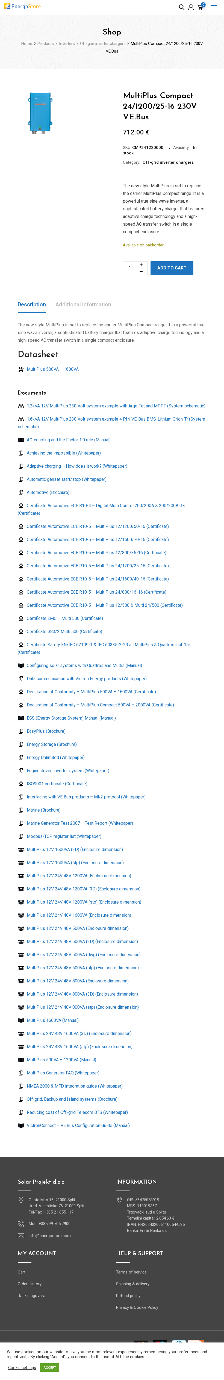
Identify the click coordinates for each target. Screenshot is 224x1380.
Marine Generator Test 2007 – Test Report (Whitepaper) (79, 823)
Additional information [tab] (83, 304)
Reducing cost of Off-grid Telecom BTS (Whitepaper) (77, 1112)
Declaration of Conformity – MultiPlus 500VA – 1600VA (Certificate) (91, 691)
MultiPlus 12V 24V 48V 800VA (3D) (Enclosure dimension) (82, 994)
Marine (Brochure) (43, 810)
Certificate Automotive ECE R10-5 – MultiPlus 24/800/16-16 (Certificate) (96, 592)
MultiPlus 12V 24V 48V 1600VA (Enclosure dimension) (78, 915)
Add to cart (172, 268)
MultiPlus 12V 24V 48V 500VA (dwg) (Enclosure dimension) (83, 954)
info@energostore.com (50, 1235)
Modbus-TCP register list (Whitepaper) (63, 836)
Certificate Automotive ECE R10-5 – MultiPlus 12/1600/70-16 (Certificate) (97, 539)
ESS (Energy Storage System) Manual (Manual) (71, 718)
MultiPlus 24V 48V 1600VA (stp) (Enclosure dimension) (79, 1046)
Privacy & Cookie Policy (137, 1307)
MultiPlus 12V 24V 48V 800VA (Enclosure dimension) (77, 981)
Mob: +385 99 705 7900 (49, 1223)
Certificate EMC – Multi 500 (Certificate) (64, 618)
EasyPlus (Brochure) (46, 731)
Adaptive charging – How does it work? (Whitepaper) (76, 466)
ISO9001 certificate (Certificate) (56, 783)
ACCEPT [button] (49, 1367)
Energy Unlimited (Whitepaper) (55, 757)
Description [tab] (32, 304)
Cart (21, 1272)
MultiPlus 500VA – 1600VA (52, 369)
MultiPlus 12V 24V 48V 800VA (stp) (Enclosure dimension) (82, 1007)
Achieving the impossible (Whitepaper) (63, 453)
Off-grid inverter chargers (168, 162)
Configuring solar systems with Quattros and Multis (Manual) (84, 665)
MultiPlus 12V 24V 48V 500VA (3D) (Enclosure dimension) (82, 941)
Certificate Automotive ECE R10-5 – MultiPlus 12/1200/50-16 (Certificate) (97, 526)
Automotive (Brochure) (47, 492)
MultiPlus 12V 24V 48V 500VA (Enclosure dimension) (77, 928)
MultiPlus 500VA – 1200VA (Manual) (61, 1059)
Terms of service (131, 1272)
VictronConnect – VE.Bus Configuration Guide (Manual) (78, 1125)
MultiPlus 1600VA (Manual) (52, 1020)
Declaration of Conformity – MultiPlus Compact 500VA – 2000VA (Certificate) (100, 705)
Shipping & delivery (132, 1283)
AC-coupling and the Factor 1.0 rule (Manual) (68, 439)
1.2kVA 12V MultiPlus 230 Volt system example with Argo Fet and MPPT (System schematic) (115, 406)
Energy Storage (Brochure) (51, 744)
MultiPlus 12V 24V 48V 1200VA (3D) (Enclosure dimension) (83, 889)
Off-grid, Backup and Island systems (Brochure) (71, 1099)
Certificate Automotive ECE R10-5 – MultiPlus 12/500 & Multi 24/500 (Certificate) (104, 605)
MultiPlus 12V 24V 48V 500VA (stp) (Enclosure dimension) (82, 967)
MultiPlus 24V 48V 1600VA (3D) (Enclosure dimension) (79, 1033)
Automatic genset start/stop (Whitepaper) (66, 479)
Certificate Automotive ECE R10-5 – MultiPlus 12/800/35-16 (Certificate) (96, 552)
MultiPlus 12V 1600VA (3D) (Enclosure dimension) (74, 849)
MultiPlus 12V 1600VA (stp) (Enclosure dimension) (75, 862)
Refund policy (128, 1295)
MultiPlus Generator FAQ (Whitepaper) (62, 1073)
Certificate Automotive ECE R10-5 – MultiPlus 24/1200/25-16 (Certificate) (97, 565)
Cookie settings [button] (22, 1367)
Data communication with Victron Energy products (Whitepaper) (86, 678)
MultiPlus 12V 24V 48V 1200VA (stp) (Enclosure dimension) (83, 902)
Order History (30, 1283)
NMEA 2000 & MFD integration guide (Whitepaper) (74, 1086)
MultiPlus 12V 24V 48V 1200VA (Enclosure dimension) (78, 875)
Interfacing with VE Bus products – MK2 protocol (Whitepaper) (86, 797)
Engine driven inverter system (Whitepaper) (67, 770)
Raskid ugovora (31, 1295)
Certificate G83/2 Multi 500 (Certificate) (64, 631)
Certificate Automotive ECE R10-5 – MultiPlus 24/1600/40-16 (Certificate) (97, 579)
